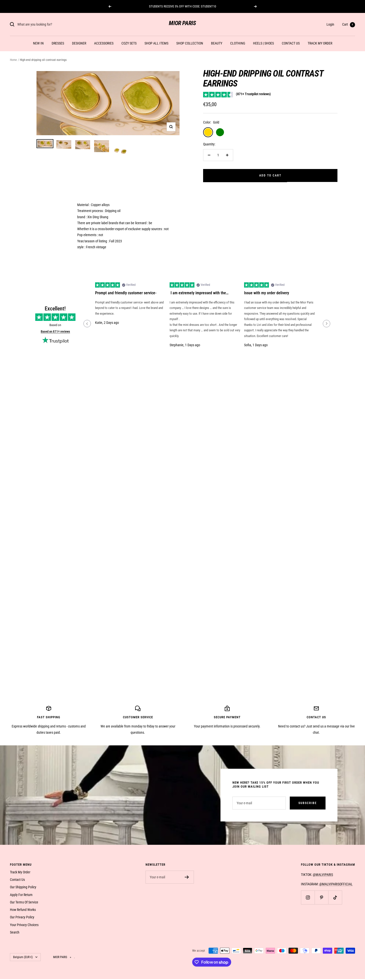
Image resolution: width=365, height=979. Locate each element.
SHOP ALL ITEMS (156, 43)
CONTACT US (291, 43)
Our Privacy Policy (22, 917)
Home (13, 60)
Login (330, 24)
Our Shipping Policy (23, 887)
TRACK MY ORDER (320, 43)
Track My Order (20, 872)
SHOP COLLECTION (189, 43)
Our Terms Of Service (24, 902)
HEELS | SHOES (263, 43)
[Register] (187, 877)
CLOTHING (237, 43)
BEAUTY (216, 43)
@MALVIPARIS (323, 875)
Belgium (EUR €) (23, 957)
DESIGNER (79, 43)
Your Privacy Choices (24, 925)
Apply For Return (21, 895)
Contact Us (17, 880)
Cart (347, 24)
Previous (87, 323)
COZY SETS (129, 43)
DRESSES (58, 43)
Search (14, 932)
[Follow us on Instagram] (308, 897)
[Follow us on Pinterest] (321, 897)
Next (326, 323)
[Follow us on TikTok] (335, 897)
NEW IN (38, 43)
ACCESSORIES (103, 43)
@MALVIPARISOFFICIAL (336, 884)
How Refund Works (23, 910)
